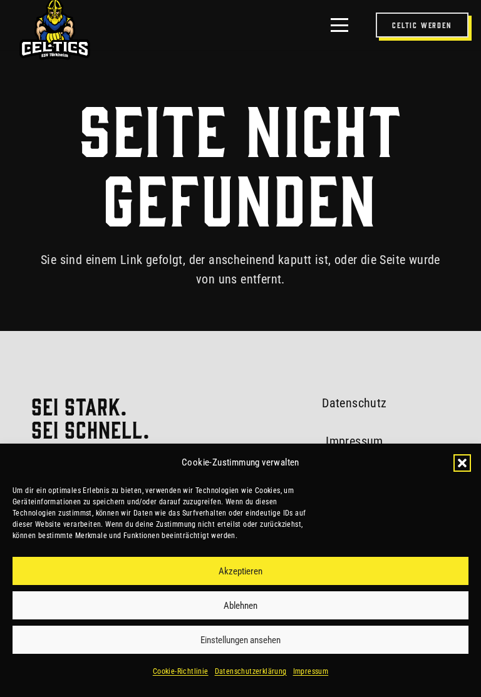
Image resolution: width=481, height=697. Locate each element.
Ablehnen (240, 605)
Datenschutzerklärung (251, 671)
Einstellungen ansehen (240, 640)
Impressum (311, 671)
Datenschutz (354, 402)
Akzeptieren (240, 571)
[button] (462, 463)
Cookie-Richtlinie (181, 671)
